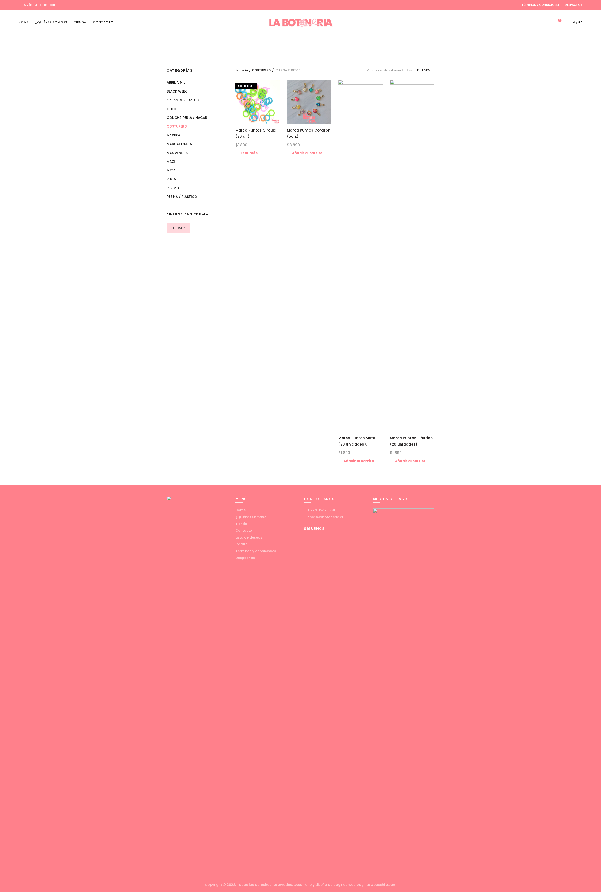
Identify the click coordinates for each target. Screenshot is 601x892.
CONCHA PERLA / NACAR (287, 41)
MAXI (382, 41)
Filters (423, 70)
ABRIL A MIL (203, 41)
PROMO (310, 52)
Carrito (241, 544)
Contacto (103, 22)
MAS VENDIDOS (179, 153)
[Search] (546, 22)
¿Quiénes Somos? (51, 22)
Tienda (80, 22)
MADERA (290, 52)
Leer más (249, 153)
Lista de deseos (248, 537)
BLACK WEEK (230, 41)
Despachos (573, 5)
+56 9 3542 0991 (321, 510)
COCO (253, 41)
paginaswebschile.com (376, 884)
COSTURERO (327, 41)
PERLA (414, 41)
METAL (398, 41)
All (184, 41)
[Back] (172, 47)
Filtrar (178, 227)
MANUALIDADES (358, 41)
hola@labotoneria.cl (325, 517)
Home (23, 22)
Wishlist (559, 20)
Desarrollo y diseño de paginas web (325, 884)
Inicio (244, 70)
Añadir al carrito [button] (307, 153)
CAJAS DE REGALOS (340, 52)
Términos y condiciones (540, 5)
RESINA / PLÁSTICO (260, 52)
